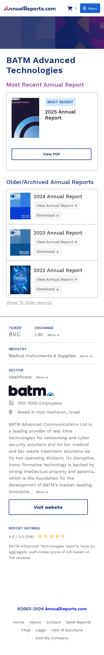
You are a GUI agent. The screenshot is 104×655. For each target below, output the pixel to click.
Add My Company (52, 638)
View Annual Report (55, 205)
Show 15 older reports (29, 302)
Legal (41, 630)
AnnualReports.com (66, 608)
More (51, 335)
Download (46, 215)
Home (18, 622)
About (35, 622)
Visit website (48, 507)
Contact (53, 622)
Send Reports (78, 622)
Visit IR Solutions (67, 630)
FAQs (26, 630)
